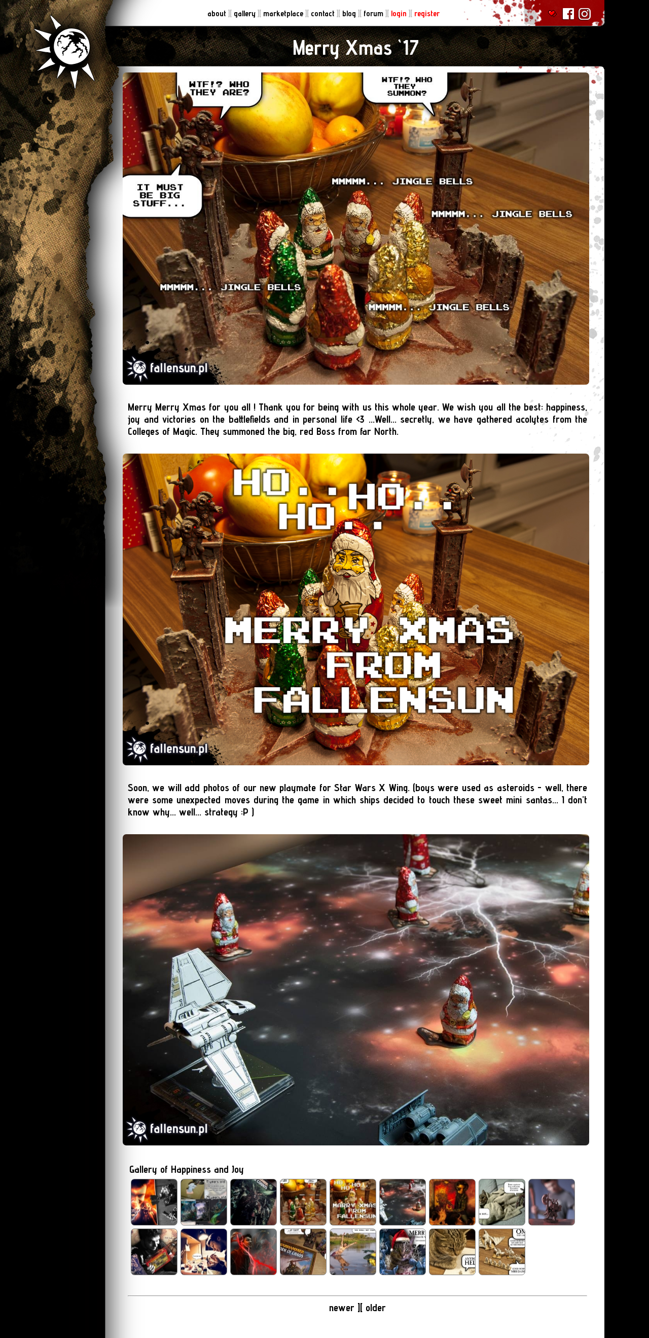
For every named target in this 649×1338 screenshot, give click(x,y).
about (217, 13)
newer (343, 1308)
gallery (246, 13)
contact (324, 13)
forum (374, 13)
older (376, 1308)
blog (350, 13)
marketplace (284, 13)
